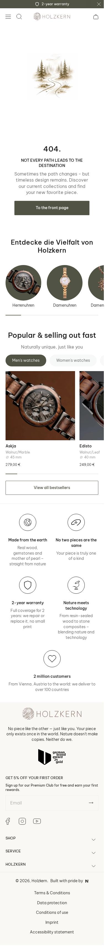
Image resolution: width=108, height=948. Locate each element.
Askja (11, 446)
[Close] (99, 4)
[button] (8, 16)
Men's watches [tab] (26, 360)
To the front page (52, 207)
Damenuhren (64, 305)
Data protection (52, 902)
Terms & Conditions (52, 892)
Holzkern (39, 880)
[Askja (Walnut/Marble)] (40, 405)
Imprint (51, 922)
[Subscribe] (91, 803)
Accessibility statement (52, 932)
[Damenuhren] (65, 283)
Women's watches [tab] (73, 360)
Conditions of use (52, 912)
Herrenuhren (23, 305)
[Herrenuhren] (23, 283)
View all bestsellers (52, 487)
